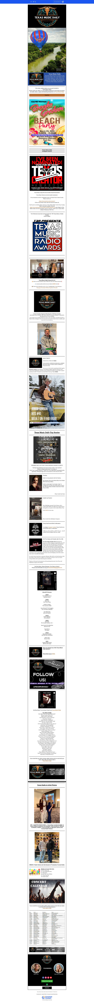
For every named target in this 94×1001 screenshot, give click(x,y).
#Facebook (43, 287)
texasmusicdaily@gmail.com (55, 567)
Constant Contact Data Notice (52, 994)
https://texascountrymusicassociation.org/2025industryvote (42, 207)
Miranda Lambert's (33, 369)
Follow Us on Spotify (47, 981)
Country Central (52, 527)
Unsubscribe (39, 994)
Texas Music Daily (59, 91)
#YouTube (55, 287)
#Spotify (50, 287)
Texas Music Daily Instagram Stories (47, 150)
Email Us (47, 95)
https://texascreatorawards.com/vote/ (47, 201)
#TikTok (47, 287)
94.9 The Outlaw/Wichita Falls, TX (50, 541)
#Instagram (39, 287)
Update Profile (44, 994)
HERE (54, 283)
